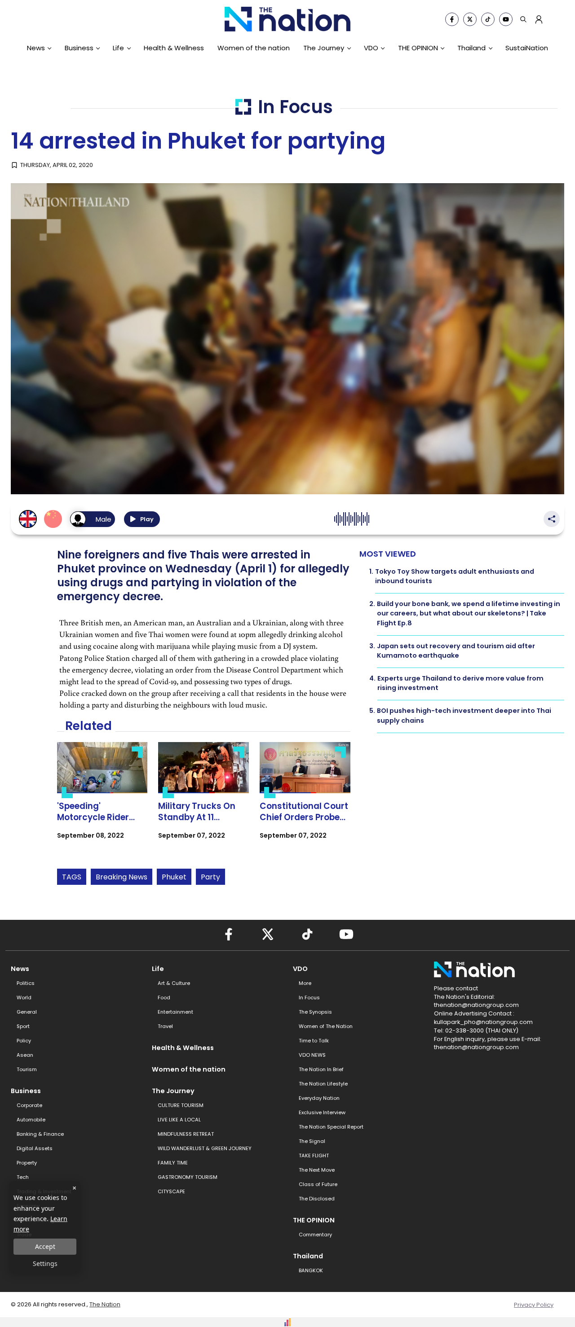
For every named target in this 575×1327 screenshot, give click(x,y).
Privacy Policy (533, 1305)
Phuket (174, 877)
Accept (45, 1246)
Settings (45, 1263)
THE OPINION (418, 48)
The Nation (104, 1304)
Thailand (471, 48)
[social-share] (452, 19)
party (210, 877)
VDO (371, 48)
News (36, 48)
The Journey (323, 48)
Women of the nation (253, 48)
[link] (102, 798)
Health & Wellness (174, 48)
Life (118, 48)
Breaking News (121, 877)
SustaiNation (526, 48)
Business (79, 48)
